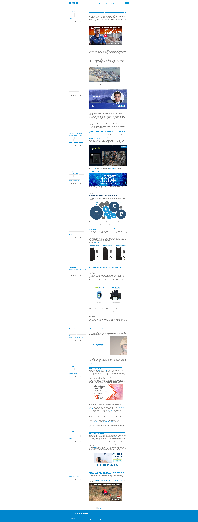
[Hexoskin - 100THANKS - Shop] (108, 185)
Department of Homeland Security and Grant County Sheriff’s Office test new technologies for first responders (106, 472)
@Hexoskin (113, 421)
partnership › (84, 269)
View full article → (92, 363)
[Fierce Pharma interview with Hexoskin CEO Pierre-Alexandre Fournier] (108, 261)
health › (76, 137)
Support (82, 519)
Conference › (76, 269)
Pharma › (78, 232)
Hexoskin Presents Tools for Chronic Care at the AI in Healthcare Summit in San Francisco (105, 367)
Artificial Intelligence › (79, 133)
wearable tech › (71, 180)
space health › (70, 142)
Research (110, 3)
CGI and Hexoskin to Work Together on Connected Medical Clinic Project (107, 12)
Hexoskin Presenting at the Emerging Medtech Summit (103, 88)
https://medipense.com (93, 313)
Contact (114, 3)
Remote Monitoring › (71, 18)
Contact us (94, 168)
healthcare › (74, 232)
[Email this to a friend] (80, 21)
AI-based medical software (111, 23)
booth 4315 (116, 436)
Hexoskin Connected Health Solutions (97, 222)
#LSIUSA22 (124, 110)
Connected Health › (71, 137)
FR (99, 3)
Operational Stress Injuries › (72, 335)
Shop (102, 3)
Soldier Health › (78, 337)
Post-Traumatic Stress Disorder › (81, 335)
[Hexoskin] (76, 3)
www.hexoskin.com (105, 421)
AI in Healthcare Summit (102, 370)
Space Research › (81, 142)
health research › (80, 137)
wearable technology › (76, 180)
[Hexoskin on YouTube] (88, 513)
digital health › (70, 232)
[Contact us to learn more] (108, 303)
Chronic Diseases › (71, 269)
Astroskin (105, 3)
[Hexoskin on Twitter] (84, 513)
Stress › (83, 337)
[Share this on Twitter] (75, 21)
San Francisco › (71, 373)
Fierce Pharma (111, 233)
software (95, 401)
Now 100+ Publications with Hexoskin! (99, 171)
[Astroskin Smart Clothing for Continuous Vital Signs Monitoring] (108, 165)
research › (82, 232)
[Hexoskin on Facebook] (86, 513)
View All (71, 10)
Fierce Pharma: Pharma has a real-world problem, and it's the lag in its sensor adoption (107, 228)
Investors (95, 519)
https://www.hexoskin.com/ (94, 324)
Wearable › (70, 92)
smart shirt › (70, 234)
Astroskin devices (101, 23)
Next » (101, 508)
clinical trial (110, 410)
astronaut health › (71, 135)
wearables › (75, 373)
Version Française (101, 519)
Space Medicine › (77, 18)
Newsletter (90, 519)
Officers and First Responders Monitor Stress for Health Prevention (106, 329)
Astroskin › (75, 135)
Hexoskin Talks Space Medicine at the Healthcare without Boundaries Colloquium (107, 132)
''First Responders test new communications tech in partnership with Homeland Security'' (107, 480)
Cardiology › (79, 135)
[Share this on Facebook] (78, 21)
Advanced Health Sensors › (72, 133)
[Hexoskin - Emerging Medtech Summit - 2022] (108, 108)
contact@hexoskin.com (94, 421)
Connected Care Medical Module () (97, 15)
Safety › (74, 476)
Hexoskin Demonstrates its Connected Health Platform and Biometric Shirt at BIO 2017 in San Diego (107, 432)
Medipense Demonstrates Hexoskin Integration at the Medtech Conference (105, 268)
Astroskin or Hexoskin (112, 168)
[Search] (122, 3)
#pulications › (70, 173)
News (118, 3)
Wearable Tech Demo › (75, 92)
